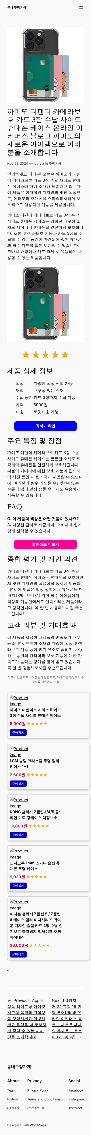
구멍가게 (55, 163)
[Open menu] (81, 7)
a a (41, 163)
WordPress (38, 1125)
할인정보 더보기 (45, 544)
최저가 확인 (45, 426)
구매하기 (18, 732)
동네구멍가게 (17, 7)
